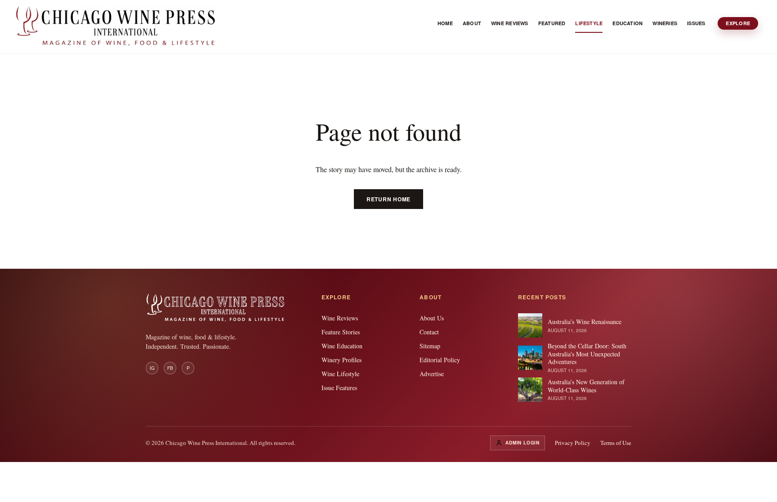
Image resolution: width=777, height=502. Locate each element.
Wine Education (342, 346)
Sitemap (430, 346)
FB (170, 368)
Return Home (388, 199)
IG (152, 368)
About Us (432, 318)
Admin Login (522, 443)
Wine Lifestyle (340, 373)
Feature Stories (341, 332)
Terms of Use (615, 443)
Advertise (432, 373)
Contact (429, 332)
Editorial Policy (440, 359)
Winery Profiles (342, 359)
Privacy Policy (572, 443)
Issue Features (339, 387)
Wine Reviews (340, 318)
